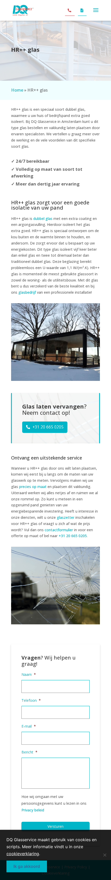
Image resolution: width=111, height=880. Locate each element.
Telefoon (31, 700)
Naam (28, 674)
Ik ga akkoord (26, 866)
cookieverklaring (22, 853)
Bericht (29, 752)
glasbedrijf (27, 292)
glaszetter (65, 517)
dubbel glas (42, 218)
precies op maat (32, 486)
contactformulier (59, 529)
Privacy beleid (32, 810)
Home (17, 90)
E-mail (28, 726)
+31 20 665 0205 (48, 427)
